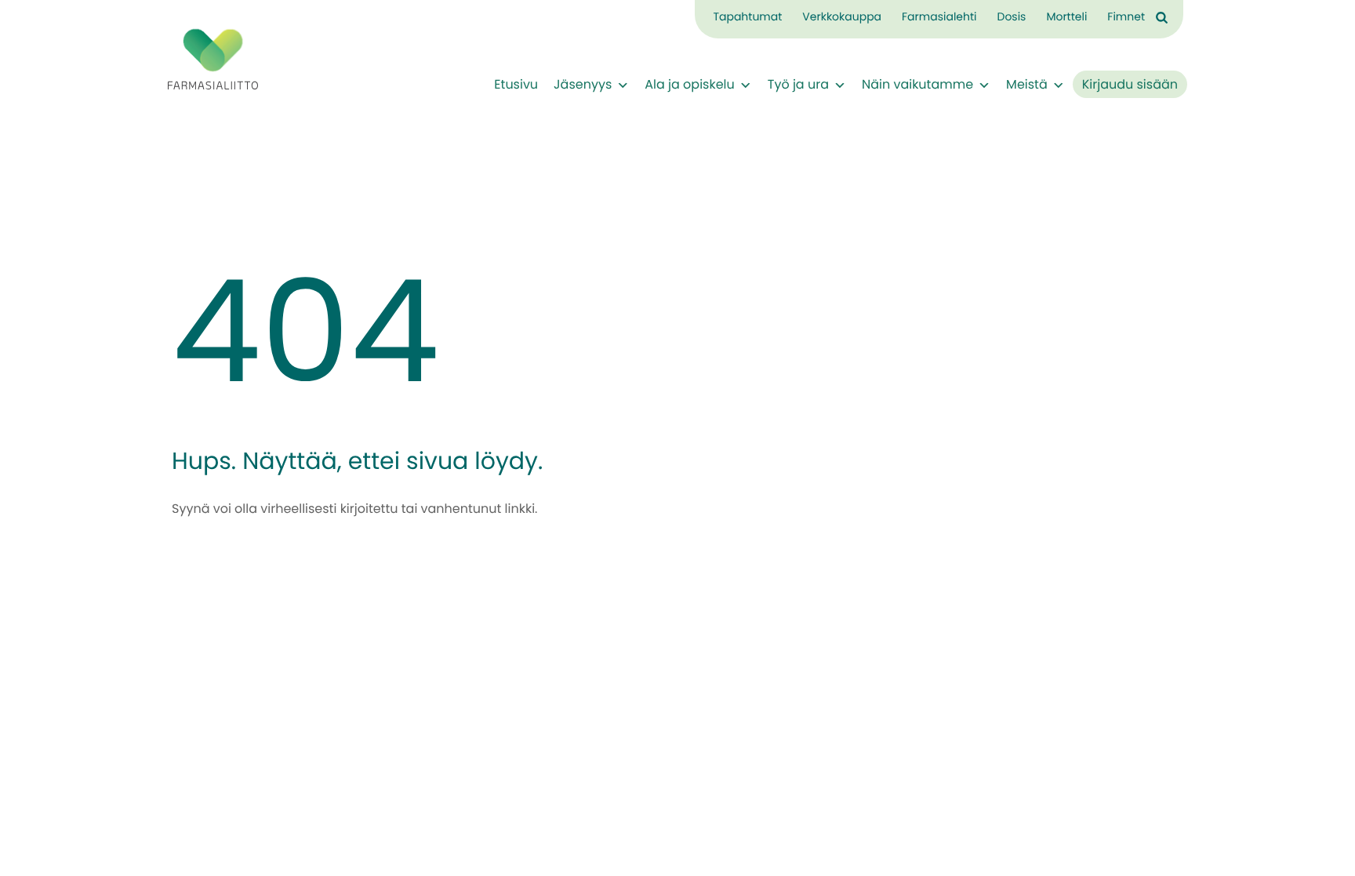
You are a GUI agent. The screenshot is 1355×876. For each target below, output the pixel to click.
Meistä (1027, 85)
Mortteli (1066, 17)
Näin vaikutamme (917, 85)
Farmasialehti (939, 17)
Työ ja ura (798, 85)
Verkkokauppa (841, 17)
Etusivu (516, 85)
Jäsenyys (583, 85)
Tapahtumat (747, 17)
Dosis (1011, 17)
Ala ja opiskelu (689, 85)
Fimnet (1126, 17)
